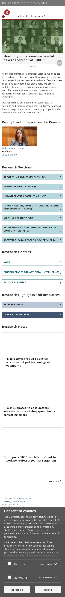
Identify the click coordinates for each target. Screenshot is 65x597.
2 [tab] (31, 66)
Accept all (48, 589)
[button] (60, 3)
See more (54, 481)
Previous (5, 43)
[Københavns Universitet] (6, 14)
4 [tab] (35, 66)
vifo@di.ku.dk (9, 154)
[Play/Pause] (59, 63)
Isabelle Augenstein (13, 148)
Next (60, 43)
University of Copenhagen (14, 501)
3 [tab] (33, 66)
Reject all (17, 589)
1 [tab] (29, 66)
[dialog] (32, 552)
